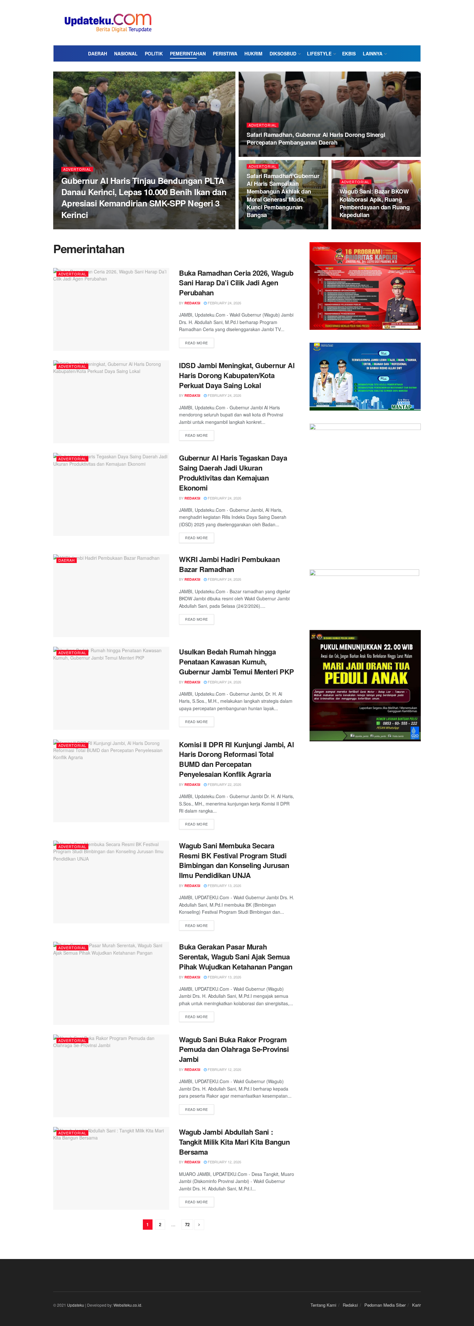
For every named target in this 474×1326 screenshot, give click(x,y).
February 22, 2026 (224, 784)
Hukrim (253, 53)
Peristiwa (225, 53)
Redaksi (350, 1305)
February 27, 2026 (267, 227)
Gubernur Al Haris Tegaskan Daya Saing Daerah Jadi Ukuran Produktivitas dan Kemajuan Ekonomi (233, 472)
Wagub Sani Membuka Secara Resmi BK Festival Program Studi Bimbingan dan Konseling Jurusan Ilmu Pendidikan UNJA (234, 860)
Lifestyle (319, 53)
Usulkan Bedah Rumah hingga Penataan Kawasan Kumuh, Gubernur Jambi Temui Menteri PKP (236, 661)
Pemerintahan (188, 53)
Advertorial (77, 169)
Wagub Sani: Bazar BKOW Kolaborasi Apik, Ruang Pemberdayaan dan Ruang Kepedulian (375, 203)
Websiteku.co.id (127, 1305)
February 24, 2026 (359, 227)
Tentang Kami (323, 1305)
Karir (416, 1305)
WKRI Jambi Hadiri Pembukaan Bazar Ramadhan (229, 564)
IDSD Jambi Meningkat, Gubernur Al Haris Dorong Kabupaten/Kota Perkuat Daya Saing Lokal (236, 375)
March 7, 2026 (263, 154)
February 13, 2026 (224, 885)
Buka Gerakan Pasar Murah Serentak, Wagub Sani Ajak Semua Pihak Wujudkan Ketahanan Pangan (235, 956)
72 (187, 1224)
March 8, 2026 (102, 227)
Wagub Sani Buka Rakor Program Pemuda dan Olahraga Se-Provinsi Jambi (234, 1049)
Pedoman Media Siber (385, 1305)
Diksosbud (283, 53)
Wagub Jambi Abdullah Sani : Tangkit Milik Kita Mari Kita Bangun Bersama (234, 1142)
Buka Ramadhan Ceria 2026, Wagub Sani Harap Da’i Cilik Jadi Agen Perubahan (236, 283)
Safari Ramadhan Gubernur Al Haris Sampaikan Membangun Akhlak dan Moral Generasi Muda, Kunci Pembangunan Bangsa (283, 195)
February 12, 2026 (224, 1069)
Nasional (126, 53)
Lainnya (372, 53)
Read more (196, 342)
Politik (154, 53)
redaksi (75, 227)
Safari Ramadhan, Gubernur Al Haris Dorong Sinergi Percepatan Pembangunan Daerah (316, 138)
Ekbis (349, 53)
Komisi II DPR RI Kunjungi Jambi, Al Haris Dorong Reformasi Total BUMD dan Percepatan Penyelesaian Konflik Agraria (236, 759)
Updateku (75, 1305)
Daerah (97, 53)
